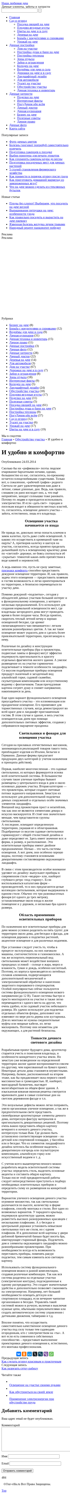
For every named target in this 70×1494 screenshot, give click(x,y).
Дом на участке (27, 48)
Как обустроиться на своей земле (31, 1392)
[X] (35, 1354)
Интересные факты (30, 100)
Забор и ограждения (30, 62)
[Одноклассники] (24, 1354)
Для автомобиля (27, 79)
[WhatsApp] (51, 1354)
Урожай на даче (27, 41)
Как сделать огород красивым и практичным (31, 1361)
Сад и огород (18, 20)
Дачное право (26, 121)
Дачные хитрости (20, 93)
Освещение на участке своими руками (34, 1385)
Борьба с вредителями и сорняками (40, 38)
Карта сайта (17, 128)
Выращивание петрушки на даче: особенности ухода (31, 212)
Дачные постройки (21, 45)
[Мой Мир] (29, 1354)
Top (4, 1490)
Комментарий (11, 1425)
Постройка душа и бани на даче (38, 52)
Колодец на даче (28, 66)
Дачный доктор (27, 107)
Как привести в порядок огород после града (38, 176)
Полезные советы (28, 118)
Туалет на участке (29, 83)
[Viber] (46, 1354)
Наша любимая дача (15, 3)
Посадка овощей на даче (33, 24)
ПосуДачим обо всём (31, 104)
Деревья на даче (27, 34)
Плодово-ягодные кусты (33, 27)
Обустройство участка (32, 86)
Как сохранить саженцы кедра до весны (35, 159)
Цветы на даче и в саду (32, 31)
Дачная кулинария (29, 111)
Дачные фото (18, 125)
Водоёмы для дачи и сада (33, 69)
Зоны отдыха (25, 59)
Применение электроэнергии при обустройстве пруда (31, 1400)
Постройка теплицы (30, 55)
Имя (4, 1456)
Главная (14, 17)
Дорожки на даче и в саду (34, 73)
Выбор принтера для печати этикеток (34, 155)
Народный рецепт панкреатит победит (35, 227)
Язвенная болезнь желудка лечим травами (37, 224)
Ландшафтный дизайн (32, 76)
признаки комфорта (15, 570)
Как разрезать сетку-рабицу (20, 1368)
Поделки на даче (28, 97)
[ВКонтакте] (18, 1354)
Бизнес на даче (27, 114)
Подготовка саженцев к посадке (30, 152)
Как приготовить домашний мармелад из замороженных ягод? (36, 181)
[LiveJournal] (40, 1354)
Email (5, 1463)
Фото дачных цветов (23, 141)
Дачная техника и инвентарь (36, 90)
